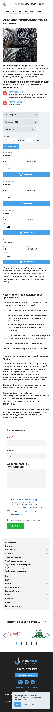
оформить (15, 526)
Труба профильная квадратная (18, 565)
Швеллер (10, 549)
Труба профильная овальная (17, 571)
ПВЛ (7, 580)
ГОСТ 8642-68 (15, 102)
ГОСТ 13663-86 (16, 92)
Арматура (10, 542)
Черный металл (20, 12)
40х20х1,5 (7, 243)
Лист (7, 576)
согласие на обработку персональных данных (24, 500)
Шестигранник (13, 606)
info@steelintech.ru (26, 688)
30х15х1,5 (7, 184)
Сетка (8, 594)
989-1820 (25, 4)
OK (17, 704)
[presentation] (4, 635)
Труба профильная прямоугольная (20, 568)
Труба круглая (13, 557)
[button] (16, 643)
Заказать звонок (26, 675)
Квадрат (9, 598)
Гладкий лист (12, 591)
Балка (8, 546)
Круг (7, 602)
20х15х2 (6, 213)
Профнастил (12, 587)
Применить (10, 147)
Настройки (29, 704)
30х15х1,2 (7, 155)
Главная (6, 12)
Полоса (9, 583)
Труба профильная (38, 12)
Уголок (9, 553)
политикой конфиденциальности (26, 507)
